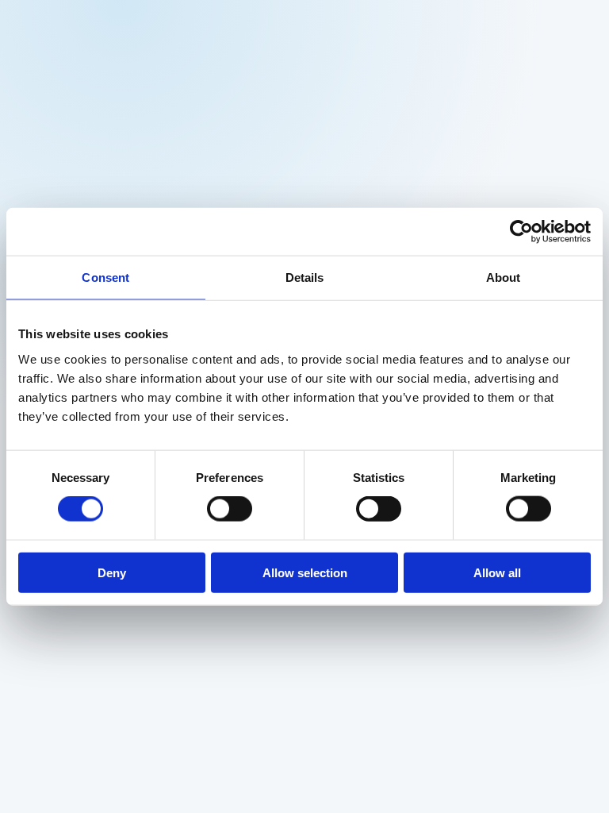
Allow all (497, 572)
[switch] (229, 509)
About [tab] (503, 277)
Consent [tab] (105, 277)
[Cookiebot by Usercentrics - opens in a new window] (521, 232)
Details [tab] (304, 277)
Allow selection (304, 572)
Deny (112, 572)
